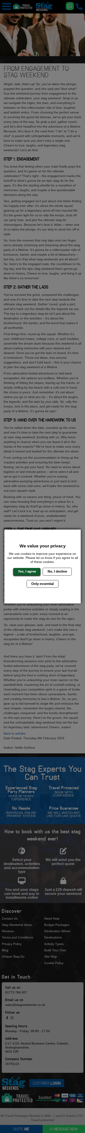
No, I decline (57, 571)
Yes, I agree (27, 571)
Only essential (42, 584)
